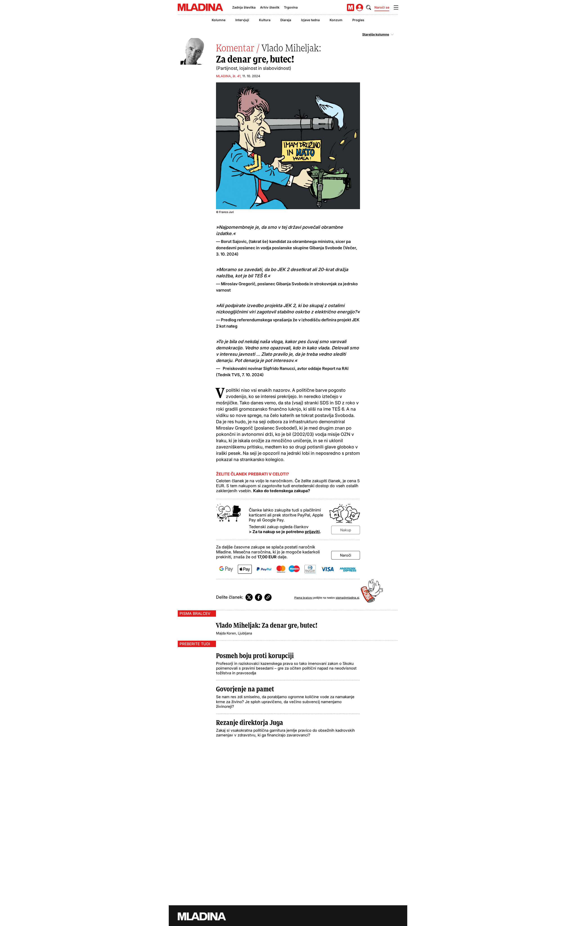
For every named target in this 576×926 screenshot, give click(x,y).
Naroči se (381, 7)
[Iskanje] (368, 7)
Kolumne (218, 20)
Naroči (345, 555)
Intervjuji (242, 20)
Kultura (264, 20)
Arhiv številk (269, 7)
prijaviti (312, 531)
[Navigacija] (396, 7)
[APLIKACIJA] (350, 7)
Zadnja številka (244, 7)
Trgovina (291, 7)
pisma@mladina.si (347, 597)
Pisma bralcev (303, 597)
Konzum (336, 20)
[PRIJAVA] (359, 7)
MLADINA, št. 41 (228, 76)
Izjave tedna (310, 20)
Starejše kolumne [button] (375, 34)
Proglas (358, 20)
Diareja (285, 20)
